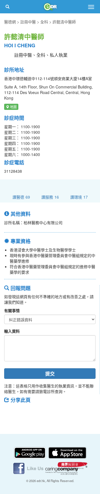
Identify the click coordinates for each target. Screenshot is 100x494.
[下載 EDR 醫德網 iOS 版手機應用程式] (67, 452)
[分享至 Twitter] (25, 412)
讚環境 (79, 196)
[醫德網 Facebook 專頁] (28, 468)
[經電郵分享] (54, 412)
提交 (50, 373)
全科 (44, 21)
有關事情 (12, 310)
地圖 (13, 106)
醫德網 (10, 21)
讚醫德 (21, 196)
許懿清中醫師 (64, 21)
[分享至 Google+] (39, 412)
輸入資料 (12, 331)
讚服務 (50, 196)
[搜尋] (7, 6)
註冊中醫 (28, 21)
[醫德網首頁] (50, 6)
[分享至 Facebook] (11, 412)
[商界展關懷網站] (66, 468)
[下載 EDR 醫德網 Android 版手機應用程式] (30, 452)
